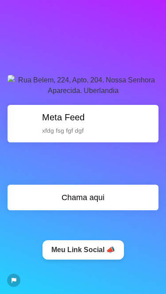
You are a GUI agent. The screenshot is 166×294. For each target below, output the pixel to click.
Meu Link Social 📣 (83, 249)
